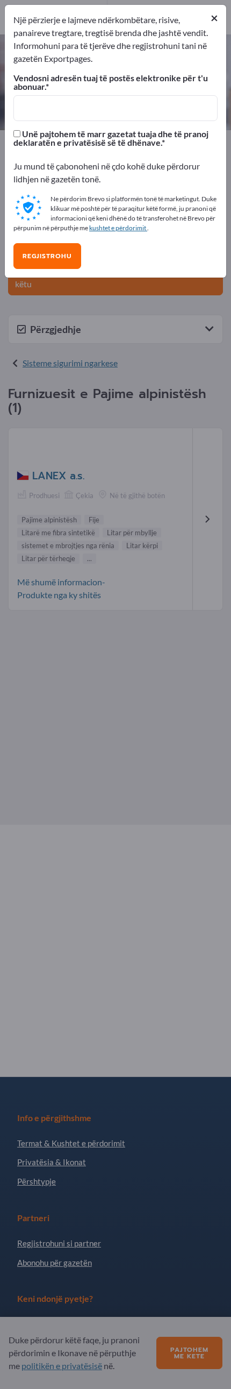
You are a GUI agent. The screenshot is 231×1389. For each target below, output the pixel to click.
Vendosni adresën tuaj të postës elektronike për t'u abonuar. (110, 82)
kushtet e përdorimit (118, 228)
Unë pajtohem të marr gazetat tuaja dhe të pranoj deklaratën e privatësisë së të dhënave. (110, 138)
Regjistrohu (47, 256)
